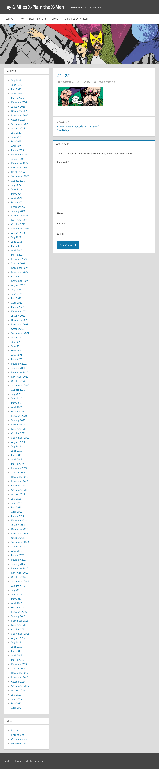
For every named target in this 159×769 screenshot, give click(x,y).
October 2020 (18, 381)
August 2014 (18, 690)
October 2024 (18, 171)
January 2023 (18, 263)
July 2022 (16, 289)
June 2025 (16, 137)
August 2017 (18, 546)
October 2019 (18, 433)
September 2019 (20, 437)
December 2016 (19, 568)
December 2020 (19, 372)
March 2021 (17, 359)
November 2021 (19, 324)
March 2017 (17, 555)
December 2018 (19, 476)
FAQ (22, 18)
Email (61, 223)
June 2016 (16, 594)
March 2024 (17, 202)
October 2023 (18, 224)
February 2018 (19, 520)
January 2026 (18, 106)
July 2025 (16, 132)
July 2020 (16, 394)
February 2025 (19, 154)
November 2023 (19, 219)
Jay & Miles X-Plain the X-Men (34, 7)
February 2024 (19, 206)
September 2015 (20, 633)
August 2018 (18, 494)
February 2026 (19, 102)
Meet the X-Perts (37, 18)
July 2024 (16, 185)
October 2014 (18, 681)
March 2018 (17, 516)
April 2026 (16, 93)
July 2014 (16, 694)
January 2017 (18, 564)
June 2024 (16, 189)
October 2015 (18, 629)
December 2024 (19, 163)
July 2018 (16, 498)
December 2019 (19, 424)
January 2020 (18, 420)
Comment (63, 162)
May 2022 (16, 298)
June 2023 (16, 241)
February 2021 (19, 363)
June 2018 (16, 503)
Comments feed (19, 739)
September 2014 (20, 685)
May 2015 (16, 651)
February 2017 (19, 559)
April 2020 (16, 407)
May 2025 (16, 141)
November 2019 (19, 428)
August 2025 (18, 128)
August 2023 (18, 232)
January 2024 (18, 211)
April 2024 (16, 198)
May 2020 (16, 402)
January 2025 (18, 158)
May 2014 (16, 703)
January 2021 (18, 367)
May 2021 (16, 350)
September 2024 (20, 176)
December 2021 (19, 320)
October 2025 (18, 119)
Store (55, 18)
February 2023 (19, 259)
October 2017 (18, 537)
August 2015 (18, 638)
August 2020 (18, 389)
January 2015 (18, 668)
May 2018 (16, 507)
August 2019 (18, 442)
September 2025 (20, 124)
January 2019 (18, 472)
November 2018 (19, 481)
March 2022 (17, 307)
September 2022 (20, 280)
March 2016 (17, 607)
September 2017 (20, 542)
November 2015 (19, 624)
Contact (10, 18)
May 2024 (16, 193)
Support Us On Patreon (76, 18)
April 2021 (16, 354)
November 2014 (19, 677)
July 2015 (16, 642)
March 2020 (17, 411)
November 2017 (19, 533)
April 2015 (16, 655)
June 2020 (16, 398)
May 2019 (16, 455)
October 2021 (18, 328)
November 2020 (19, 376)
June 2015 (16, 646)
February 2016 (19, 611)
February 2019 (19, 468)
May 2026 (16, 89)
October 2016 (18, 577)
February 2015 (19, 664)
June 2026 (16, 84)
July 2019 (16, 446)
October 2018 (18, 485)
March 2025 (17, 150)
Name (61, 213)
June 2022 (16, 293)
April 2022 (16, 302)
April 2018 (16, 511)
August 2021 (18, 337)
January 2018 (18, 524)
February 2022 (19, 311)
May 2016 (16, 598)
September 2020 (20, 385)
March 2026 (17, 97)
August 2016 (18, 585)
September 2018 (20, 489)
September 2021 (20, 333)
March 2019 (17, 463)
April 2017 (16, 550)
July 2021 (16, 341)
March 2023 (17, 254)
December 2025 (19, 110)
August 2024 (18, 180)
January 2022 (18, 315)
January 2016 (18, 616)
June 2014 (16, 699)
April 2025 (16, 145)
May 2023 (16, 246)
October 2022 (18, 276)
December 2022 (19, 267)
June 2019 (16, 450)
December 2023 (19, 215)
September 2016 (20, 581)
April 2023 (16, 250)
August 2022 (18, 285)
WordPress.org (19, 743)
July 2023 (16, 237)
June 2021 (16, 346)
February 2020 (19, 415)
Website (61, 234)
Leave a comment (106, 82)
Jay (88, 82)
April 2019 (16, 459)
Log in (14, 730)
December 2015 (19, 620)
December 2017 (19, 529)
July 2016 (16, 590)
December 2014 (19, 672)
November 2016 (19, 572)
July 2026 (16, 80)
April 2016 (16, 603)
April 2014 (16, 707)
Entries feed (17, 734)
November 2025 (19, 115)
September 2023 (20, 228)
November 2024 (19, 167)
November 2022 (19, 272)
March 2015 (17, 659)
